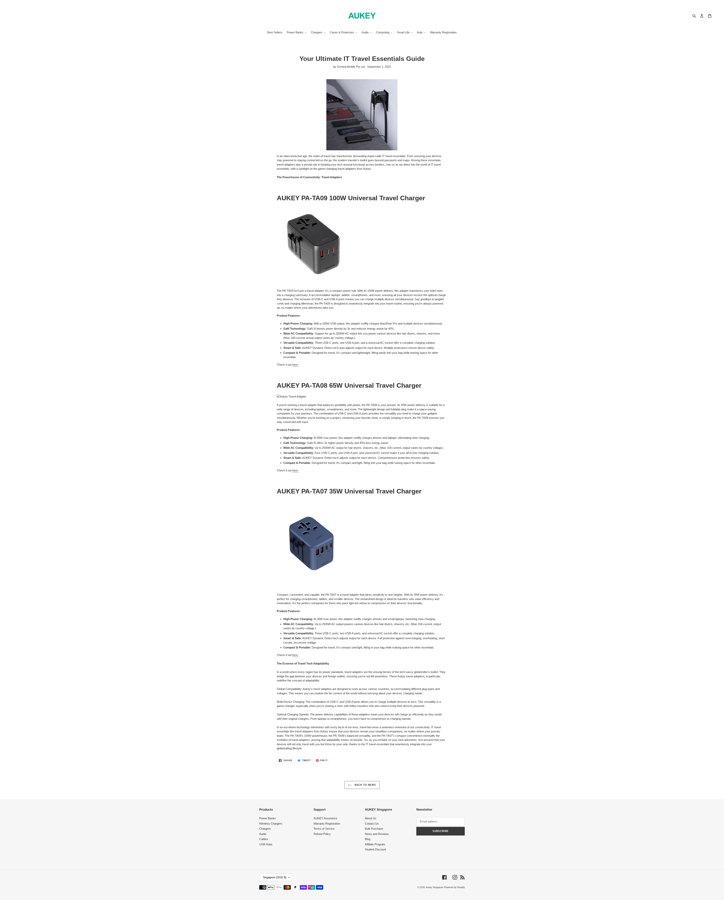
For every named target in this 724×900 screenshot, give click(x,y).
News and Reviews (377, 834)
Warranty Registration (327, 823)
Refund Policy (322, 834)
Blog (367, 839)
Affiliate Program (375, 844)
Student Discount (375, 849)
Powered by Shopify (454, 887)
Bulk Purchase (374, 828)
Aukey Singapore (434, 887)
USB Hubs (265, 844)
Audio (262, 834)
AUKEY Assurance (325, 818)
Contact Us (372, 823)
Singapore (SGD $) (274, 877)
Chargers (265, 828)
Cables (263, 839)
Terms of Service (324, 828)
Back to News (365, 784)
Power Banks (267, 818)
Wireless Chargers (270, 823)
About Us (370, 818)
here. (295, 364)
